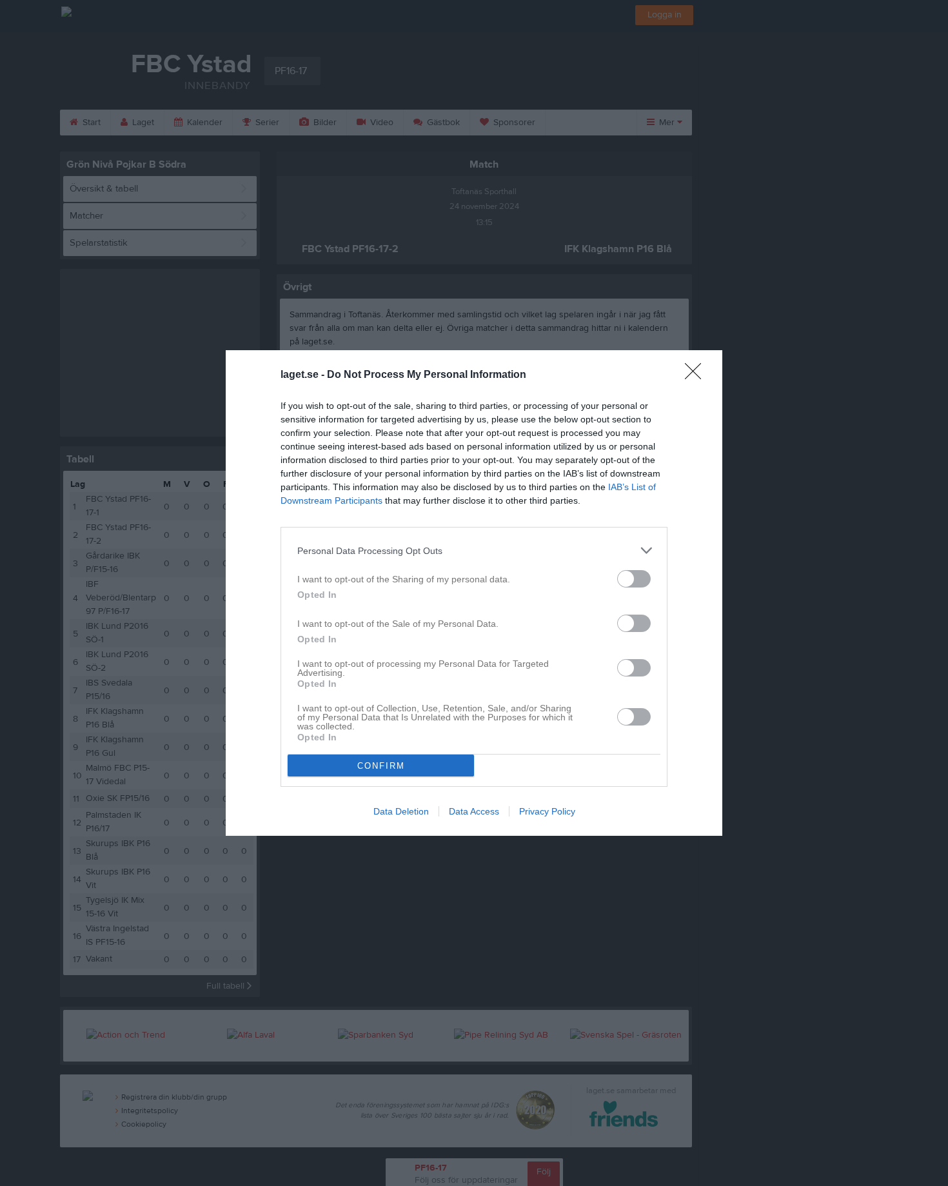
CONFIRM (381, 766)
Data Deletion (401, 811)
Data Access (474, 811)
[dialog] (474, 593)
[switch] (634, 579)
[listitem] (474, 550)
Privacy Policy (547, 811)
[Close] (697, 375)
